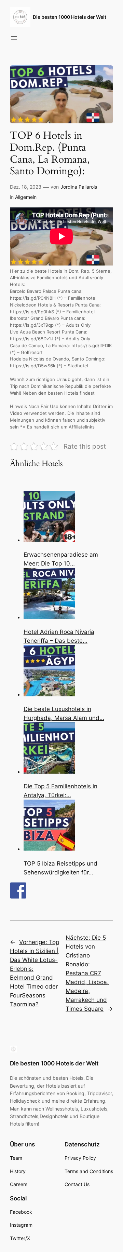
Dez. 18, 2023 (25, 187)
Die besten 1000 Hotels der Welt (69, 17)
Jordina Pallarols (78, 187)
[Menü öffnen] (14, 38)
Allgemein (26, 197)
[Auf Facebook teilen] (18, 890)
